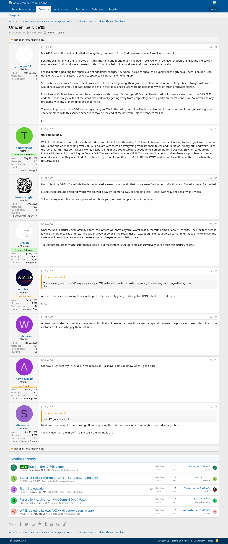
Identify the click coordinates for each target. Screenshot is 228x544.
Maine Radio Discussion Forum (67, 502)
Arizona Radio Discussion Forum (58, 481)
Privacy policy (198, 540)
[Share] (211, 47)
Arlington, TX (31, 262)
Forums (44, 9)
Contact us (163, 540)
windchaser (24, 336)
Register (113, 9)
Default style (19, 540)
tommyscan (24, 147)
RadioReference (21, 9)
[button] (33, 9)
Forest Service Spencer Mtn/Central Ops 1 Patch (53, 499)
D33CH (23, 481)
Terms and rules (180, 540)
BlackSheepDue (27, 502)
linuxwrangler (24, 197)
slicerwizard (24, 425)
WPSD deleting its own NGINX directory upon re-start (57, 510)
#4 (215, 223)
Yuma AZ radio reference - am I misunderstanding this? (59, 477)
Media (80, 9)
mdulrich (24, 289)
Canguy (23, 491)
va (36, 351)
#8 (215, 406)
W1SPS (23, 513)
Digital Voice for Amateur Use (65, 513)
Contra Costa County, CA (25, 215)
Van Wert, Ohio (30, 309)
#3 (215, 178)
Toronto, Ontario (29, 441)
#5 (215, 270)
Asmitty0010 (24, 378)
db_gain (23, 470)
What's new (61, 9)
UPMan (24, 243)
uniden (51, 32)
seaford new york (28, 170)
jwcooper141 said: (52, 277)
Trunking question (33, 488)
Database (97, 9)
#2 (215, 128)
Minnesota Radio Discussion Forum (65, 491)
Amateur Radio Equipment (65, 470)
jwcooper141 (18, 32)
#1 (215, 47)
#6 (215, 317)
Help (210, 540)
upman (61, 32)
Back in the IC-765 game (46, 466)
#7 (215, 359)
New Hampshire (29, 398)
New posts (14, 15)
